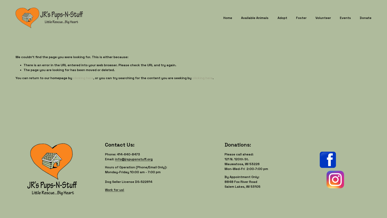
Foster (301, 18)
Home (227, 18)
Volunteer (323, 18)
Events (345, 18)
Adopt (282, 18)
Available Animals (254, 18)
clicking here (83, 78)
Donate (365, 18)
